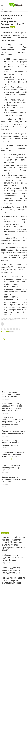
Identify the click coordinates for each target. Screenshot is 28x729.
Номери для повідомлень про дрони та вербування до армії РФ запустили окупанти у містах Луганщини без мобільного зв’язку (14, 543)
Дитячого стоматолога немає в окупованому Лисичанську (13, 432)
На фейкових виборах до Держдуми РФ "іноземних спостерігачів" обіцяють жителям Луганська (12, 407)
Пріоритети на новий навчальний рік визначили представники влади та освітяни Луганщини (12, 420)
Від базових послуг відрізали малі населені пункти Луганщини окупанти (12, 559)
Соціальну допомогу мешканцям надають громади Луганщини (14, 479)
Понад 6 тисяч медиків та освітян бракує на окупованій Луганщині (13, 467)
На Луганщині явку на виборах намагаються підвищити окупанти (11, 443)
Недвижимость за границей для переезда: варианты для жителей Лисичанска (13, 454)
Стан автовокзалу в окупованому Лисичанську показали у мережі (12, 394)
